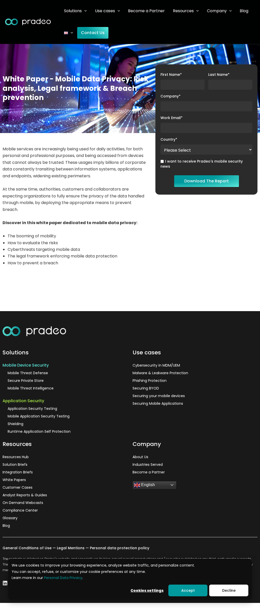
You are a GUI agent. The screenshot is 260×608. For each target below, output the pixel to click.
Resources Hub (16, 456)
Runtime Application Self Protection (39, 431)
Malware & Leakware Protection (160, 372)
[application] (84, 11)
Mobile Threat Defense (28, 372)
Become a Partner (146, 11)
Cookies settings (147, 590)
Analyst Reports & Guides (25, 495)
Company (217, 11)
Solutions (73, 11)
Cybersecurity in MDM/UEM (156, 365)
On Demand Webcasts (23, 502)
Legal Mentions (71, 548)
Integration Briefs (18, 472)
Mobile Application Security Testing (39, 416)
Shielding (15, 423)
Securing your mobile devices (159, 395)
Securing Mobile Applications (158, 403)
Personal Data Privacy (63, 577)
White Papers (14, 479)
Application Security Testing (32, 408)
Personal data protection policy (119, 548)
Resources (183, 11)
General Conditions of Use (27, 548)
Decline (229, 590)
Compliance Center (20, 510)
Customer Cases (17, 487)
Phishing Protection (150, 380)
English (147, 485)
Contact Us (93, 33)
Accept (188, 590)
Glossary (10, 517)
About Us (140, 456)
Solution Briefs (15, 464)
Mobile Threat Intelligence (31, 388)
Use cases (105, 11)
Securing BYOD (146, 388)
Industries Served (148, 464)
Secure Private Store (26, 380)
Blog (244, 11)
